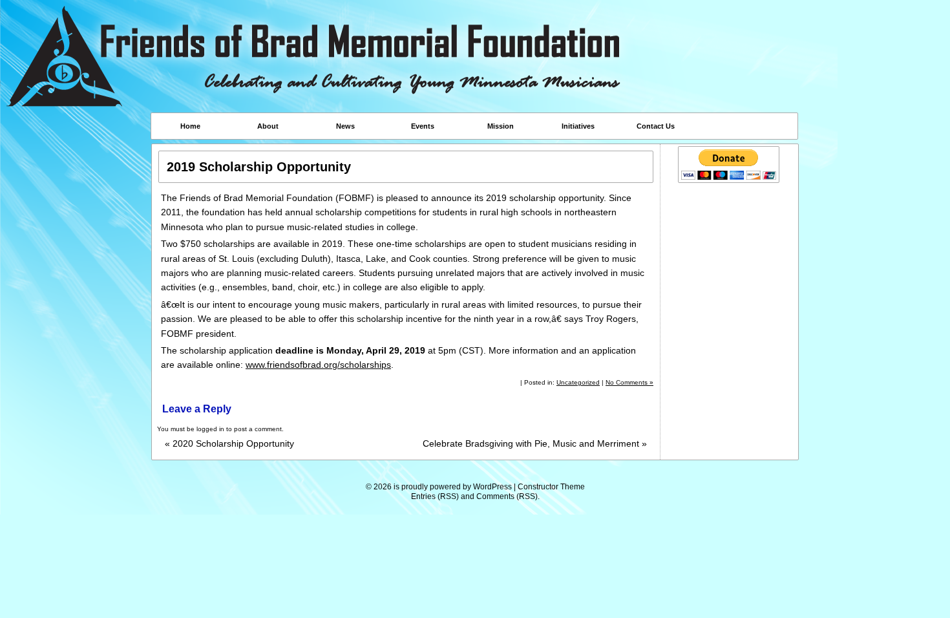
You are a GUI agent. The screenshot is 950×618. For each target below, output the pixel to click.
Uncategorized (578, 382)
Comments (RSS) (507, 496)
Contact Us (656, 126)
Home (190, 126)
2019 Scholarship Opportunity (259, 167)
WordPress (492, 486)
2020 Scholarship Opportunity (229, 444)
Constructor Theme (551, 486)
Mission (500, 126)
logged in (210, 428)
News (345, 126)
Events (422, 126)
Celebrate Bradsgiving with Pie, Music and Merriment (535, 444)
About (268, 126)
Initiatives (578, 126)
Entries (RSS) (435, 496)
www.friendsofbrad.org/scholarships (318, 364)
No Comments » (629, 382)
